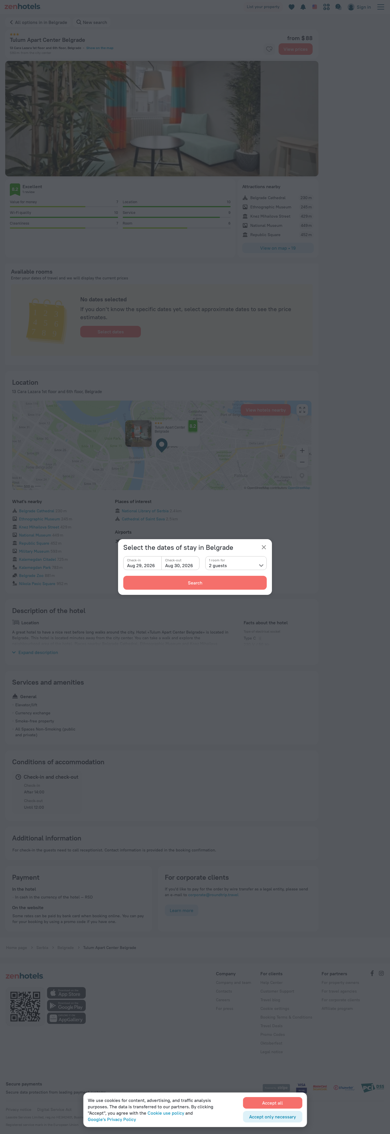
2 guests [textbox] (218, 565)
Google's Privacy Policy (112, 1119)
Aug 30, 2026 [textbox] (179, 565)
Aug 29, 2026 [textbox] (141, 565)
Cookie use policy (166, 1113)
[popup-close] (263, 547)
